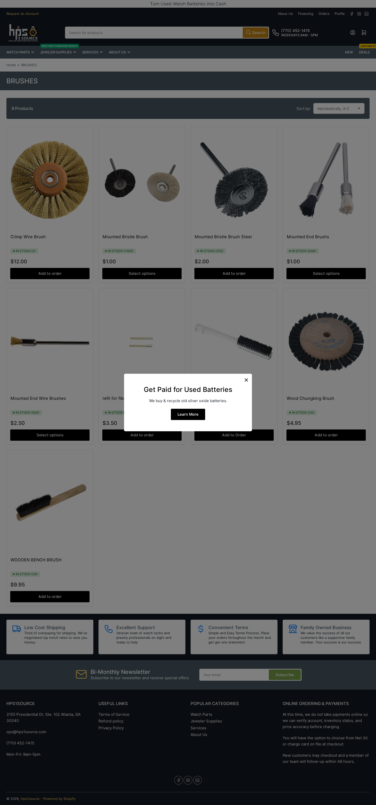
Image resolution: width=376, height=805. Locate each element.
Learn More (188, 414)
